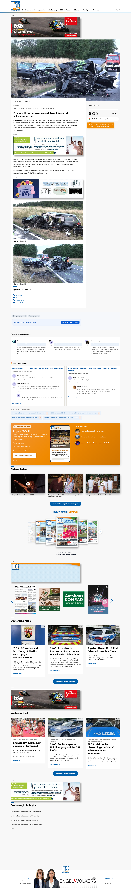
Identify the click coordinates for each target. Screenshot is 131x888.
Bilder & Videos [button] (65, 10)
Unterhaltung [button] (52, 10)
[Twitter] (97, 113)
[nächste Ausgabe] (100, 532)
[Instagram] (93, 113)
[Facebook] (90, 113)
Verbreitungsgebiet (25, 883)
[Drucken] (116, 113)
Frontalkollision (21, 303)
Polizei (18, 298)
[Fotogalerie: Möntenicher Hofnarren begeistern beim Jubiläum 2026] (65, 483)
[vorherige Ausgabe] (31, 532)
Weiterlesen (16, 673)
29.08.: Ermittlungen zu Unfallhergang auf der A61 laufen (65, 747)
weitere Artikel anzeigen (65, 681)
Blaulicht (19, 295)
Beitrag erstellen (40, 10)
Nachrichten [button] (26, 10)
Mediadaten (23, 881)
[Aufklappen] (94, 878)
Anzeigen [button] (86, 10)
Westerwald (20, 300)
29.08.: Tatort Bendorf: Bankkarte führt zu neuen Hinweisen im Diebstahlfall (65, 651)
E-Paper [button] (77, 10)
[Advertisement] (65, 843)
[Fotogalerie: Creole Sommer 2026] (28, 483)
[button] (12, 601)
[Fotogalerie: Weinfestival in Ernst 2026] (103, 483)
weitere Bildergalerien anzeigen (65, 504)
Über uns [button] (96, 10)
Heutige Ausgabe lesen (23, 455)
